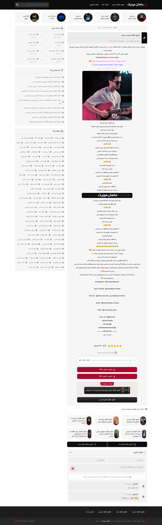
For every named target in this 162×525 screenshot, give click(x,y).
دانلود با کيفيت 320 (105, 376)
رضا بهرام (58, 267)
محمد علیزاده (32, 202)
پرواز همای (37, 166)
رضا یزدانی (32, 262)
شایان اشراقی (30, 216)
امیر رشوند (45, 152)
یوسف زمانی (27, 179)
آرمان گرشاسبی (25, 138)
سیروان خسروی (30, 221)
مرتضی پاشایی (23, 198)
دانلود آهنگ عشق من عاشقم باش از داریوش (46, 117)
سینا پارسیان (43, 230)
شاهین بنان (57, 221)
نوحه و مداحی (31, 59)
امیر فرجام (35, 152)
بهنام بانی (43, 161)
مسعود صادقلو (56, 198)
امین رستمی (57, 152)
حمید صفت (30, 175)
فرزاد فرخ (35, 244)
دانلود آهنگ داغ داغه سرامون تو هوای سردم (47, 82)
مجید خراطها (57, 202)
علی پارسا (32, 258)
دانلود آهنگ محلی (105, 512)
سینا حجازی (57, 226)
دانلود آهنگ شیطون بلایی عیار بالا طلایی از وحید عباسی (43, 96)
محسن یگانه (57, 207)
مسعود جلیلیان (32, 193)
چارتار (20, 175)
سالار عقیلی (44, 235)
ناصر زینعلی (33, 184)
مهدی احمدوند (56, 193)
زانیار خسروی (44, 262)
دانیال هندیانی (47, 179)
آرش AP (37, 138)
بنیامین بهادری (30, 161)
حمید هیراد (42, 175)
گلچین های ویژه (56, 59)
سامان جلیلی (32, 235)
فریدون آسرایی (22, 239)
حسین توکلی (25, 166)
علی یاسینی (30, 253)
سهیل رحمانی (56, 235)
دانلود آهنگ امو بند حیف (131, 35)
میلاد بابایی (21, 184)
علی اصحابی (21, 258)
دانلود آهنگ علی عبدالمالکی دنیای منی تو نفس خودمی (43, 112)
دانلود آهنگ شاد (121, 512)
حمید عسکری (29, 170)
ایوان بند (35, 156)
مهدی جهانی (34, 189)
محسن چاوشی (29, 207)
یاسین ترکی (57, 184)
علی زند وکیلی (56, 258)
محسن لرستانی (43, 207)
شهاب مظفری (56, 216)
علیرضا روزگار (42, 253)
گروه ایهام (24, 156)
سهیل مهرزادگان (29, 230)
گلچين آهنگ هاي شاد (125, 444)
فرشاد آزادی (57, 244)
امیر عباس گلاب (56, 156)
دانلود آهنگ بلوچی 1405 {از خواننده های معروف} (45, 122)
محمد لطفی (44, 202)
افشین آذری (57, 147)
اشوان (18, 143)
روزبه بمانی (32, 267)
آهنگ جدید (129, 41)
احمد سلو (41, 143)
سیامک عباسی (44, 221)
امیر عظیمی (23, 152)
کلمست (46, 239)
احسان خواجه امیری (54, 143)
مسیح (45, 198)
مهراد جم (58, 189)
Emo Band (111, 57)
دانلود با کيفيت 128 (105, 369)
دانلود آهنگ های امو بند (107, 400)
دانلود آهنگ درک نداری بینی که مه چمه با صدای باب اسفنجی (41, 91)
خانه (115, 28)
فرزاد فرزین (45, 244)
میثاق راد (44, 193)
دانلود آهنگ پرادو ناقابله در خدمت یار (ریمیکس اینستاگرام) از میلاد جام (39, 102)
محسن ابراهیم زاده (55, 212)
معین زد (35, 198)
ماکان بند (41, 212)
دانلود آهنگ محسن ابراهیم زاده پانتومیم (48, 77)
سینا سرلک (30, 226)
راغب (36, 179)
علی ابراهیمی (57, 262)
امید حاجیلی (34, 147)
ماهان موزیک (137, 4)
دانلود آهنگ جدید (118, 5)
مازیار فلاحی (30, 212)
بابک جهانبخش (56, 161)
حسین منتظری (56, 170)
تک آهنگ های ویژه (55, 51)
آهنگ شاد (105, 5)
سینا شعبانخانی (43, 226)
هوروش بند (45, 184)
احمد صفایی (29, 143)
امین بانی (23, 147)
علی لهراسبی (57, 249)
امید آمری (46, 147)
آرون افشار (58, 138)
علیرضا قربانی (44, 249)
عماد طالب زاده (22, 244)
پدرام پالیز (48, 166)
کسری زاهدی (36, 239)
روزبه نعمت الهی (45, 267)
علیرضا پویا (32, 249)
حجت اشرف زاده (56, 175)
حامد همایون (42, 170)
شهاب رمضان (43, 216)
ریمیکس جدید (31, 51)
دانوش (59, 179)
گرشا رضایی (57, 239)
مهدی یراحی (47, 189)
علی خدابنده (44, 258)
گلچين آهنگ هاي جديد (85, 444)
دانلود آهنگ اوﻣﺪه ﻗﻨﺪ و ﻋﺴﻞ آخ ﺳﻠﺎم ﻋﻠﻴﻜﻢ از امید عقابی (42, 108)
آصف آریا (47, 138)
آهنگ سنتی (32, 34)
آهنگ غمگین (94, 5)
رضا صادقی (21, 262)
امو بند (110, 47)
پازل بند (58, 166)
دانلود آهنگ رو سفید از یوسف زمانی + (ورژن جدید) (44, 86)
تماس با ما (90, 512)
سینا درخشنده (56, 230)
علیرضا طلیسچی (56, 253)
